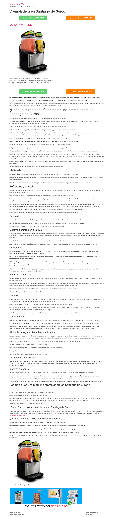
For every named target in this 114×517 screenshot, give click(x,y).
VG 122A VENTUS (20, 24)
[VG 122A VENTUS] (32, 75)
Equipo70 (16, 3)
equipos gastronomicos (18, 415)
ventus (55, 413)
